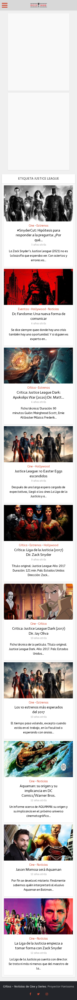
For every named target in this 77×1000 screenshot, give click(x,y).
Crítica (31, 387)
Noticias (53, 309)
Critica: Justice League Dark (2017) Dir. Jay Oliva (38, 630)
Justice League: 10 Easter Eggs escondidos (38, 473)
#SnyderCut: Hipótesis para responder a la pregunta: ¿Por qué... (38, 235)
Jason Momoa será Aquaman (38, 869)
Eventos (23, 309)
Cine (31, 225)
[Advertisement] (38, 52)
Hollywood (38, 309)
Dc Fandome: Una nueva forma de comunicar (38, 316)
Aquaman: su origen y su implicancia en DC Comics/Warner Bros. (38, 791)
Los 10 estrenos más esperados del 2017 (38, 709)
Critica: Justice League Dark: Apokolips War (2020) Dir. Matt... (38, 394)
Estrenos (42, 225)
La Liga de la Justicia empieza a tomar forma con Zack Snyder (38, 945)
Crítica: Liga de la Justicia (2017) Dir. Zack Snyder (38, 552)
